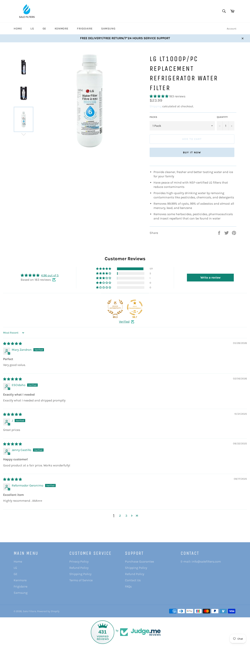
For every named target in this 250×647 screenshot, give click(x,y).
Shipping (156, 106)
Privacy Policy (78, 561)
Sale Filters (29, 611)
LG (32, 28)
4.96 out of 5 (50, 275)
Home (18, 28)
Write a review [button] (210, 277)
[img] (12, 343)
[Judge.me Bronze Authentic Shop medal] (115, 307)
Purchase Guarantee (139, 561)
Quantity (222, 117)
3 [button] (126, 515)
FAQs (128, 586)
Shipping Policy (80, 574)
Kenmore (61, 28)
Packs (153, 117)
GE (44, 28)
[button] (159, 96)
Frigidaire (85, 28)
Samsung (108, 28)
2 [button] (120, 515)
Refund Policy (78, 568)
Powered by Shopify (48, 611)
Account (231, 28)
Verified (124, 321)
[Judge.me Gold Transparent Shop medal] (135, 307)
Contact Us (133, 580)
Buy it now (192, 152)
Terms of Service (81, 580)
